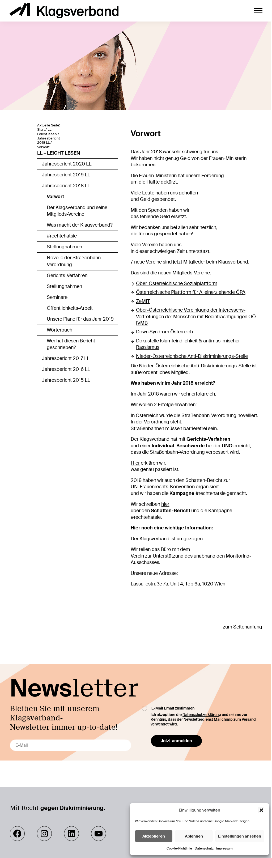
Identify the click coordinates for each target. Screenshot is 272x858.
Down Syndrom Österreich (164, 332)
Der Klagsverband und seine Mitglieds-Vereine (77, 211)
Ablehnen (194, 836)
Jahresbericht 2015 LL (66, 380)
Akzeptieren (153, 836)
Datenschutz (204, 848)
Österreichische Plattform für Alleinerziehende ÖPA (190, 292)
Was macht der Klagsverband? (80, 225)
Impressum (224, 848)
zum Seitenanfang (242, 627)
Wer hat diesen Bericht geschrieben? (71, 344)
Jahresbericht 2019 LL (66, 175)
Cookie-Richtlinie (179, 848)
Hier (135, 463)
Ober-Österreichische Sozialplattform (176, 283)
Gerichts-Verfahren (67, 275)
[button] (261, 810)
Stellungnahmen (64, 247)
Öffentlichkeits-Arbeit (70, 308)
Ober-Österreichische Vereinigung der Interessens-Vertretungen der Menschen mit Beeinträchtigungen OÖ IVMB (196, 316)
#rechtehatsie (62, 236)
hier (165, 504)
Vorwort (55, 196)
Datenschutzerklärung (201, 714)
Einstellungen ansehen (239, 836)
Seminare (57, 297)
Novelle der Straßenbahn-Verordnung (75, 261)
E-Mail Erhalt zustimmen (172, 708)
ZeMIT (143, 301)
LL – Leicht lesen (58, 153)
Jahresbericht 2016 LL (66, 369)
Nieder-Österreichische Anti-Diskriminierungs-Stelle (192, 356)
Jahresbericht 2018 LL (66, 185)
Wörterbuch (59, 330)
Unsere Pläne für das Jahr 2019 (80, 319)
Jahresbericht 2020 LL (66, 164)
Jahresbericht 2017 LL (66, 358)
